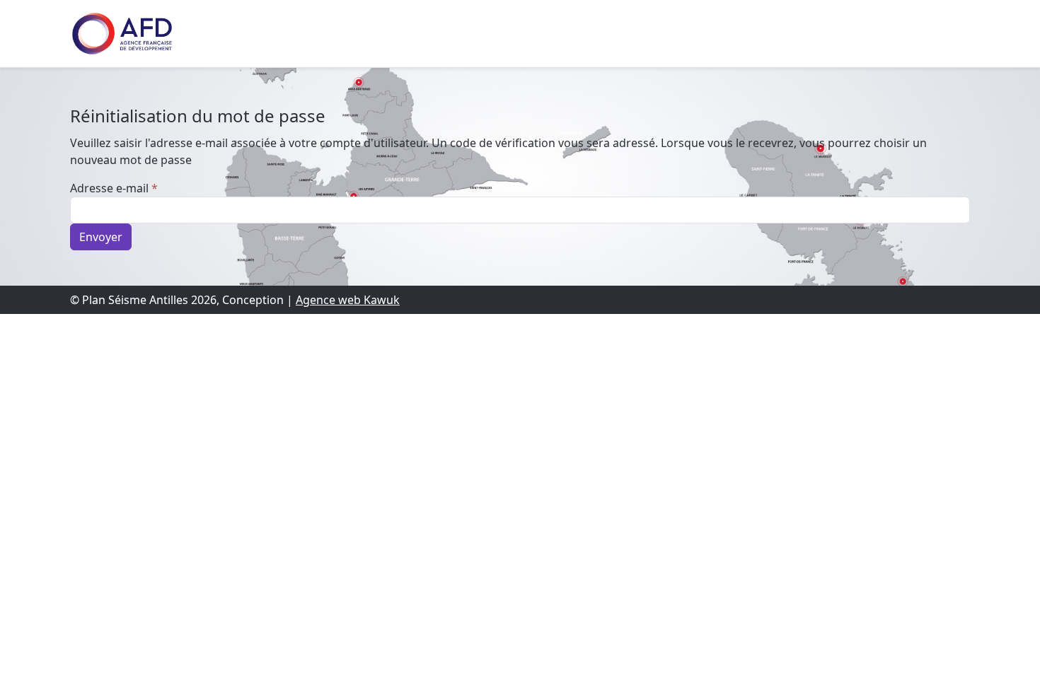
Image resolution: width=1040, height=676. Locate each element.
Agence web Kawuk (348, 300)
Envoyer (100, 237)
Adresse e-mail (114, 188)
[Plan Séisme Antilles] (122, 34)
